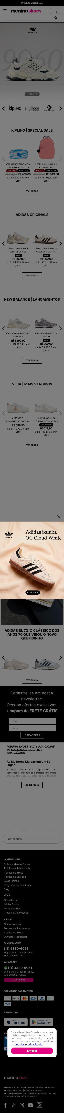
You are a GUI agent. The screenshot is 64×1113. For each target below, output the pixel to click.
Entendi (32, 1050)
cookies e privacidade (28, 1044)
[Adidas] (32, 561)
